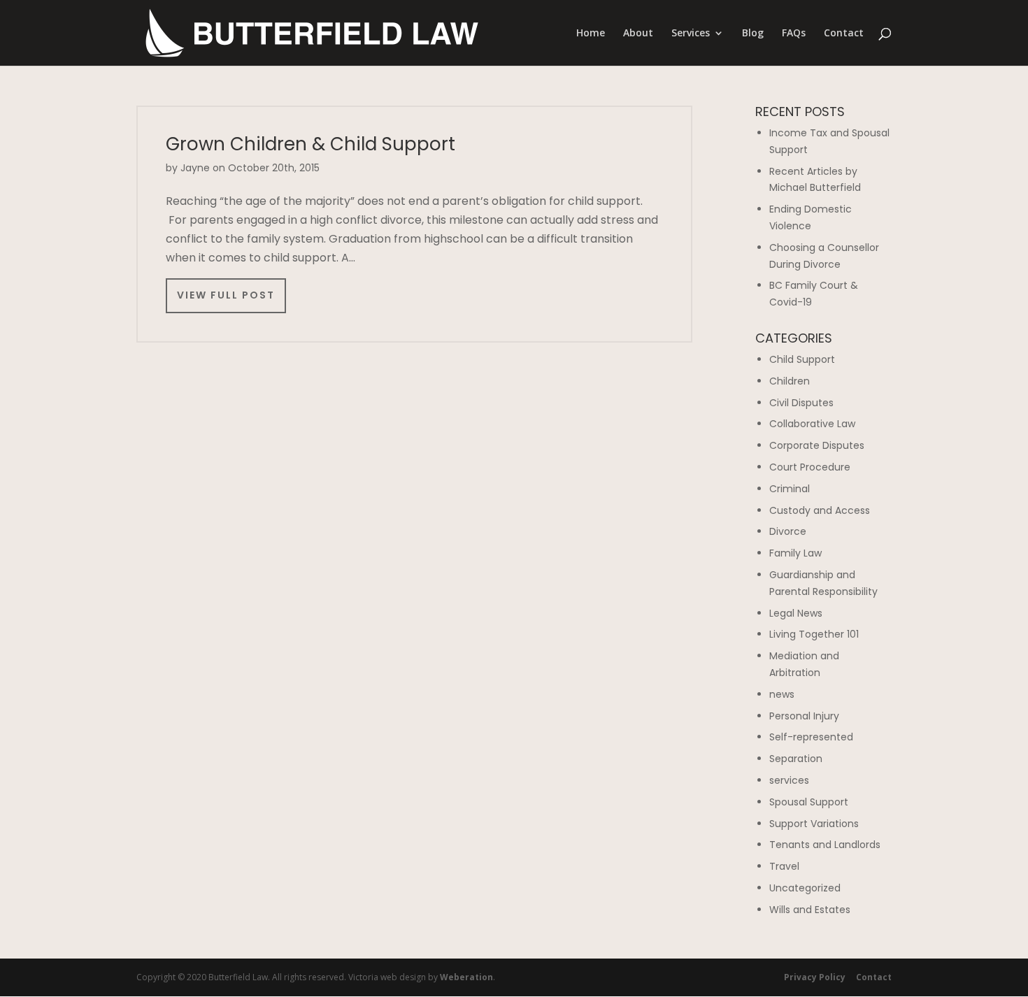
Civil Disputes (801, 403)
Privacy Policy (814, 977)
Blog (753, 33)
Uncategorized (805, 888)
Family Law (795, 553)
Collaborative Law (812, 424)
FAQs (794, 33)
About (638, 33)
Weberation (466, 977)
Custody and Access (819, 510)
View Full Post (226, 295)
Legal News (795, 613)
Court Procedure (809, 467)
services (789, 780)
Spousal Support (808, 802)
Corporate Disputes (816, 445)
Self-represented (811, 737)
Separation (795, 759)
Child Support (802, 359)
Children (789, 381)
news (781, 694)
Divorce (787, 531)
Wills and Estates (809, 910)
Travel (784, 866)
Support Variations (814, 824)
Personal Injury (804, 716)
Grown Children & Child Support (310, 144)
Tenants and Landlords (824, 845)
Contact (844, 33)
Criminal (789, 489)
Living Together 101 (814, 634)
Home (590, 33)
